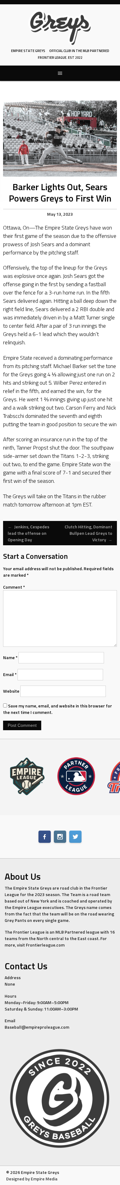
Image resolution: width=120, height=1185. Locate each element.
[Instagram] (60, 837)
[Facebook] (44, 837)
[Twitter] (75, 837)
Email (10, 674)
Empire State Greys (28, 50)
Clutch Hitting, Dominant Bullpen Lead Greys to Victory (88, 533)
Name (10, 657)
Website (11, 691)
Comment (14, 587)
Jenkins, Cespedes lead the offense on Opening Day (28, 533)
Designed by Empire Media (32, 1178)
